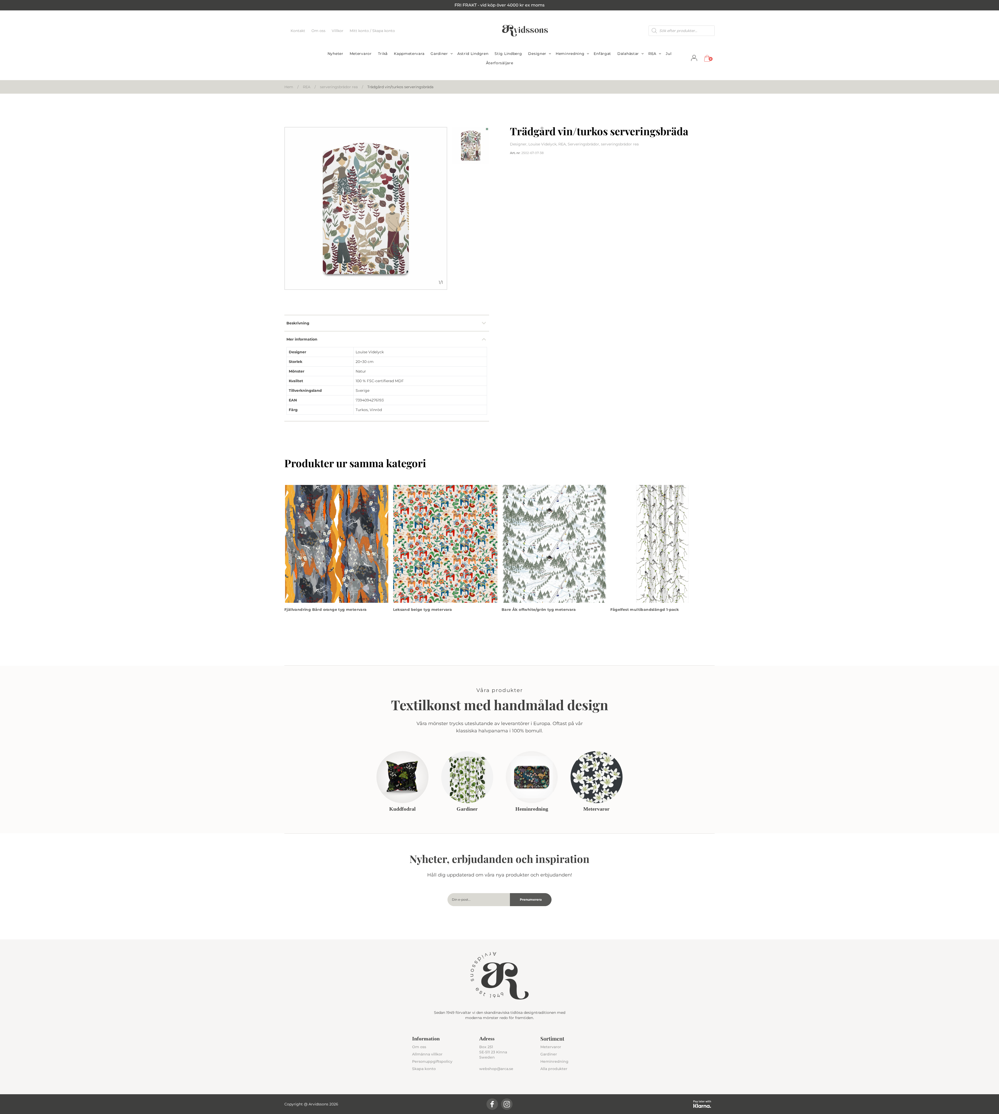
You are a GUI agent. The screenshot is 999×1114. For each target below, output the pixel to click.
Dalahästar (628, 53)
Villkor (338, 30)
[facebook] (492, 1104)
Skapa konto (424, 1068)
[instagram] (507, 1104)
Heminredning (570, 53)
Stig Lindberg (508, 53)
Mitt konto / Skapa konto (372, 30)
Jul (668, 53)
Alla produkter (553, 1068)
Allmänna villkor (427, 1054)
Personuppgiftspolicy (432, 1061)
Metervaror (361, 53)
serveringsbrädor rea (339, 87)
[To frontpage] (525, 30)
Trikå (383, 53)
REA (652, 53)
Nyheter (335, 53)
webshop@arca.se (496, 1068)
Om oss (318, 30)
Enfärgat (602, 53)
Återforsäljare (499, 63)
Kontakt (298, 30)
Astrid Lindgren (473, 53)
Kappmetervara (409, 53)
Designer (537, 53)
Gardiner (439, 53)
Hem (288, 87)
